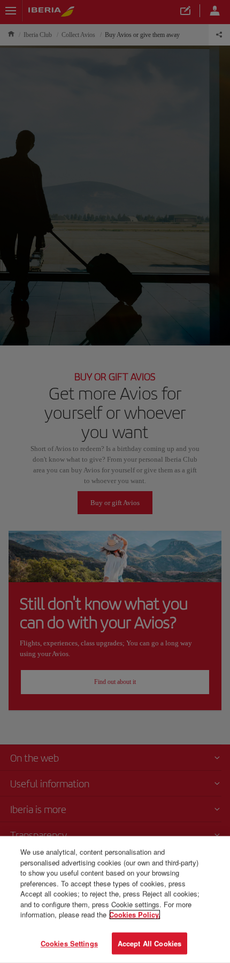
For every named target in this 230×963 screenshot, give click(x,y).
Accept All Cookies (149, 943)
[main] (115, 899)
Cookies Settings (69, 943)
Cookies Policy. (134, 914)
